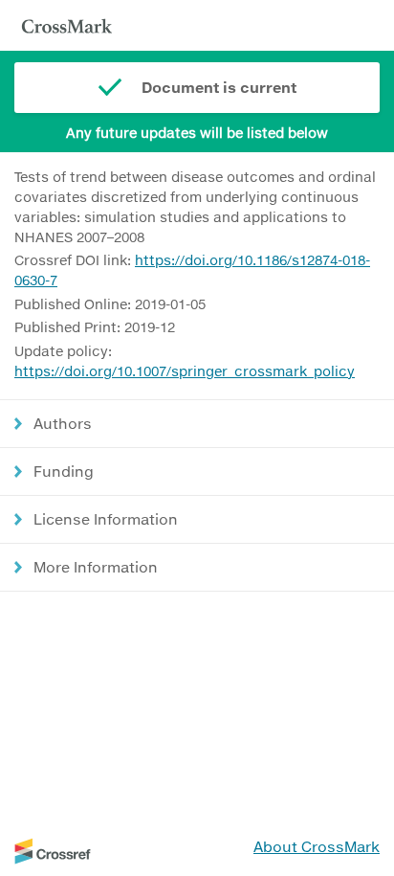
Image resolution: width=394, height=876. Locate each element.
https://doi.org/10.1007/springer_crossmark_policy (184, 371)
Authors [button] (62, 423)
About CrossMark (316, 846)
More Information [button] (95, 566)
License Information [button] (105, 519)
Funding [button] (63, 471)
